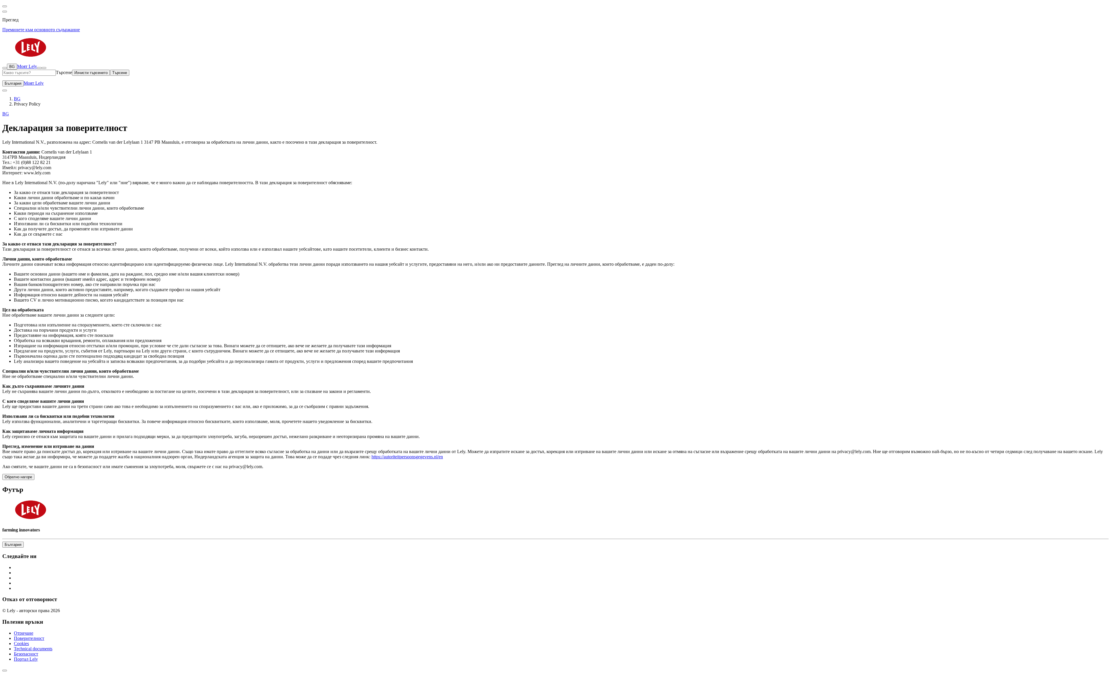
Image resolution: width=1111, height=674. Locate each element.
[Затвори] (44, 68)
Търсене (64, 72)
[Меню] (39, 68)
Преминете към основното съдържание (41, 29)
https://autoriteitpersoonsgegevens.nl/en (407, 456)
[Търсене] (4, 68)
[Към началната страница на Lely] (555, 48)
